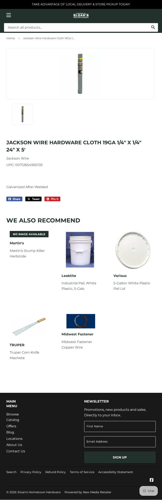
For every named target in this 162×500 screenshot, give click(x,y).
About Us (14, 445)
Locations (14, 439)
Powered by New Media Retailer (88, 492)
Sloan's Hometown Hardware (39, 492)
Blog (10, 432)
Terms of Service (82, 472)
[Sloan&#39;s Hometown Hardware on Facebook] (152, 480)
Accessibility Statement (115, 472)
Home (10, 38)
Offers (11, 426)
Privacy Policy (30, 472)
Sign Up (120, 457)
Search (11, 472)
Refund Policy (55, 472)
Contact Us (15, 451)
